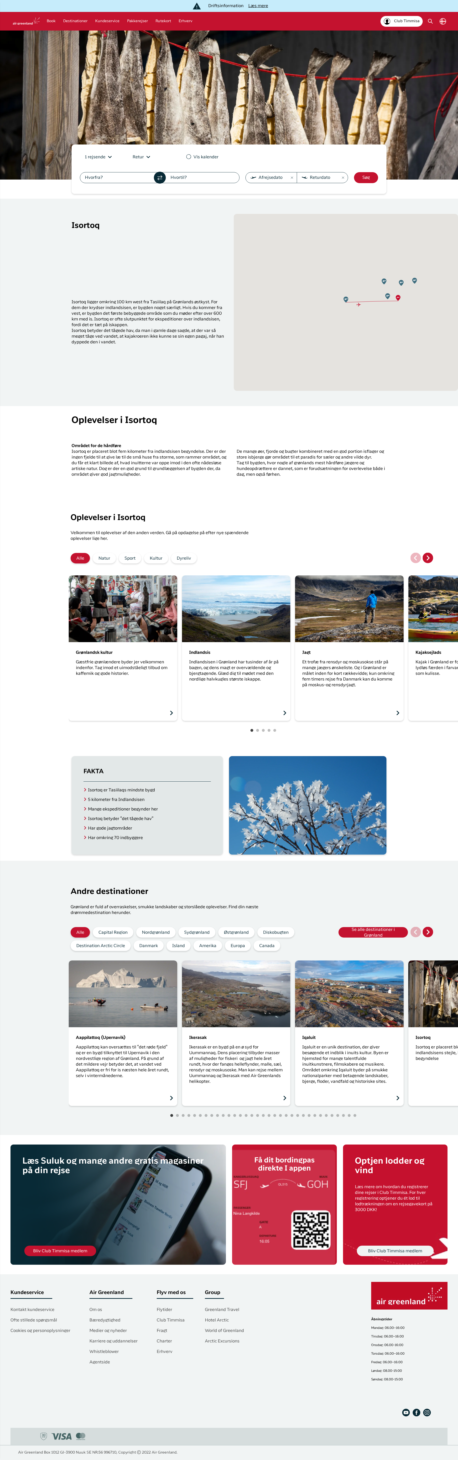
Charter (164, 1341)
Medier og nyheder (108, 1331)
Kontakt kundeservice (32, 1310)
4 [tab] (269, 730)
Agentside (99, 1362)
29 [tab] (332, 1115)
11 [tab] (229, 1115)
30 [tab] (338, 1115)
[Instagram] (427, 1412)
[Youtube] (406, 1412)
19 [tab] (275, 1115)
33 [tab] (355, 1115)
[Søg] (430, 21)
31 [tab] (343, 1115)
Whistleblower (104, 1352)
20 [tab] (280, 1115)
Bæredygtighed (104, 1320)
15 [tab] (252, 1115)
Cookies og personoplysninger (40, 1331)
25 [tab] (309, 1115)
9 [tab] (217, 1115)
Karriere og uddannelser (113, 1341)
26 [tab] (315, 1115)
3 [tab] (263, 730)
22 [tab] (292, 1115)
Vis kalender (206, 157)
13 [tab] (240, 1115)
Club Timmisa (171, 1320)
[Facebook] (416, 1412)
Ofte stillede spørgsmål (33, 1320)
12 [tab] (235, 1115)
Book (51, 21)
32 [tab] (349, 1115)
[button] (398, 298)
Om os (95, 1310)
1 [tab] (252, 730)
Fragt (162, 1331)
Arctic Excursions (222, 1341)
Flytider (164, 1310)
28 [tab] (326, 1115)
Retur (138, 157)
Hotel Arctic (217, 1320)
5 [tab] (275, 730)
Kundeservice (107, 21)
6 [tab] (200, 1115)
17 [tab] (263, 1115)
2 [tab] (257, 730)
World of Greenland (224, 1331)
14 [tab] (246, 1115)
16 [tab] (257, 1115)
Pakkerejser (137, 21)
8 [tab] (212, 1115)
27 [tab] (320, 1115)
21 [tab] (286, 1115)
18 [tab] (269, 1115)
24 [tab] (303, 1115)
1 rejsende (95, 157)
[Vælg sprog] (443, 21)
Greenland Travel (222, 1310)
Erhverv (185, 21)
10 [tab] (223, 1115)
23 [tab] (298, 1115)
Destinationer (75, 21)
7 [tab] (206, 1115)
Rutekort (163, 21)
